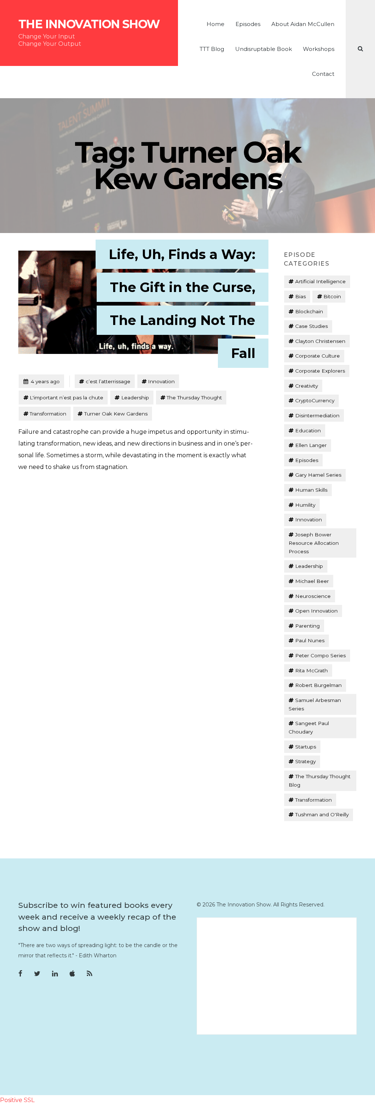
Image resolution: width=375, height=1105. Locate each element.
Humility (305, 505)
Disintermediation (317, 415)
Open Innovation (316, 611)
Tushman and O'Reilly (322, 814)
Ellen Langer (311, 445)
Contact (323, 73)
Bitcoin (332, 296)
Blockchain (309, 311)
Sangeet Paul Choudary (308, 727)
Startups (305, 747)
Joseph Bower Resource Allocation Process (314, 543)
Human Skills (311, 490)
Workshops (318, 48)
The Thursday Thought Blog (319, 780)
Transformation (48, 414)
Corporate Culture (317, 356)
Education (308, 430)
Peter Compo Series (320, 655)
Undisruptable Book (263, 48)
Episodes (247, 24)
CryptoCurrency (314, 400)
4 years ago (41, 381)
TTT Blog (212, 48)
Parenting (307, 626)
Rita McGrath (311, 670)
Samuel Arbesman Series (315, 704)
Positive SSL (17, 1100)
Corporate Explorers (320, 371)
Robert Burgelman (318, 685)
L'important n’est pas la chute (66, 397)
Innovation (161, 381)
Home (215, 24)
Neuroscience (313, 596)
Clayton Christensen (320, 341)
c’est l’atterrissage (108, 381)
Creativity (306, 386)
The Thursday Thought (194, 397)
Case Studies (311, 326)
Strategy (305, 761)
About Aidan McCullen (302, 24)
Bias (300, 296)
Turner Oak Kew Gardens (116, 414)
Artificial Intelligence (320, 281)
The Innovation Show (89, 24)
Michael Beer (312, 581)
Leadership (135, 397)
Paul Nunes (309, 640)
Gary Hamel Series (318, 475)
